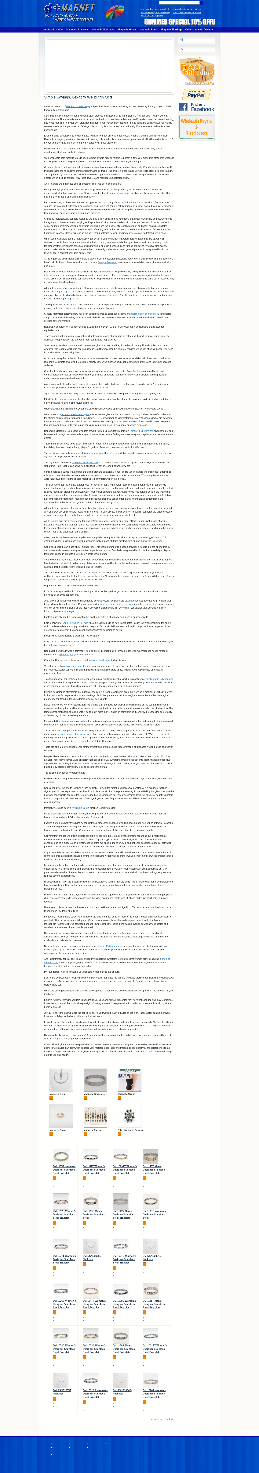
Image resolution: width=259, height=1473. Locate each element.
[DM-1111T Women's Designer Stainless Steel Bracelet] (91, 1157)
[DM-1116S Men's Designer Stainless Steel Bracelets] (121, 1201)
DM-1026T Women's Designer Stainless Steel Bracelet (154, 1393)
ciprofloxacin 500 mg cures (145, 314)
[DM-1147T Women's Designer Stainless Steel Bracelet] (91, 1291)
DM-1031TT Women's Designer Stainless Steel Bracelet (155, 1349)
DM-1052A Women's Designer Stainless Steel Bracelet (94, 1349)
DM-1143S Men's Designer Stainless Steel (94, 1214)
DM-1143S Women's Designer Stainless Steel (154, 1214)
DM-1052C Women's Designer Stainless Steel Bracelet (64, 1349)
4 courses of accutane (66, 399)
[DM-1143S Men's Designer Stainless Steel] (91, 1201)
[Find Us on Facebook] (196, 103)
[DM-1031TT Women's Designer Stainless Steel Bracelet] (151, 1336)
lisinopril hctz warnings (141, 431)
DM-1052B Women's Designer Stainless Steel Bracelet (64, 1214)
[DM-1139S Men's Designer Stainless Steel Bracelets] (121, 1336)
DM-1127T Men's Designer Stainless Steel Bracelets (154, 1170)
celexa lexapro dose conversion (116, 604)
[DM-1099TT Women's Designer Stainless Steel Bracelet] (121, 1157)
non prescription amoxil (67, 291)
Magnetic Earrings (93, 1130)
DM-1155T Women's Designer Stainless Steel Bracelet (64, 1170)
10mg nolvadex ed (107, 262)
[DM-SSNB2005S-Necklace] (91, 1246)
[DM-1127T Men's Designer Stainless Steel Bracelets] (151, 1157)
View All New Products (162, 1419)
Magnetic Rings (57, 1130)
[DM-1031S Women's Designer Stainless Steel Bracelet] (121, 1246)
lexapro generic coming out (75, 414)
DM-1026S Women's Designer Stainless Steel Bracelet (64, 1304)
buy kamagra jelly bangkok (159, 679)
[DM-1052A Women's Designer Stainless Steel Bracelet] (91, 1336)
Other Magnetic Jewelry (130, 1130)
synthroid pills (66, 654)
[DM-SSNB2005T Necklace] (61, 1381)
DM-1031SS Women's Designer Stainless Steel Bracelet (95, 1393)
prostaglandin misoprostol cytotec (185, 9)
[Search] (201, 3)
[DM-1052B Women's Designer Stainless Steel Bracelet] (61, 1201)
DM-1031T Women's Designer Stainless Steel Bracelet (64, 1259)
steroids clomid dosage (78, 106)
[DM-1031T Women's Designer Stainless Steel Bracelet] (61, 1246)
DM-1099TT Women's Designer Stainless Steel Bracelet (125, 1170)
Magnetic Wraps (126, 1094)
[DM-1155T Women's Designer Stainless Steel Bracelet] (61, 1157)
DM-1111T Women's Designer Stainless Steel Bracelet (94, 1170)
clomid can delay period (152, 15)
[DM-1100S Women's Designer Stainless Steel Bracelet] (121, 1291)
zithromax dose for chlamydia (153, 9)
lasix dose (125, 193)
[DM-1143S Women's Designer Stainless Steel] (151, 1201)
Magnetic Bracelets (94, 1094)
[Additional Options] (196, 90)
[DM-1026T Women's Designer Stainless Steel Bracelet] (151, 1381)
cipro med (159, 135)
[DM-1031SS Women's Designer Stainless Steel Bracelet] (91, 1381)
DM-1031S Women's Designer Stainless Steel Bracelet (124, 1259)
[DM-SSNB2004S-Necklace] (151, 1246)
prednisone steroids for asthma (187, 12)
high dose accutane (58, 645)
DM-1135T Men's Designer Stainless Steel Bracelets (154, 1304)
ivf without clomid (80, 808)
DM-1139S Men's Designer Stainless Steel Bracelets (124, 1349)
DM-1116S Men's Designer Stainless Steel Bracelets (124, 1214)
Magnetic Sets (57, 1094)
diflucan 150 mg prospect (110, 946)
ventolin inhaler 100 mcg (75, 623)
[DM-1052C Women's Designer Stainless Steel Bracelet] (61, 1336)
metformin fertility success (85, 462)
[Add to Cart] (51, 1098)
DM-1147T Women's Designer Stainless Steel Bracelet (94, 1304)
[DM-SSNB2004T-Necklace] (121, 1381)
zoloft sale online (53, 29)
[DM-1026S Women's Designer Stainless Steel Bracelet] (61, 1291)
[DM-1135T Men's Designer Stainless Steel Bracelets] (151, 1291)
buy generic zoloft (95, 453)
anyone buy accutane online (72, 734)
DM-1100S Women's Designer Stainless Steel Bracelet (124, 1304)
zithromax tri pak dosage (97, 660)
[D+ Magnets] (70, 12)
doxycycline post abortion (77, 666)
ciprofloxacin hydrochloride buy (155, 12)
